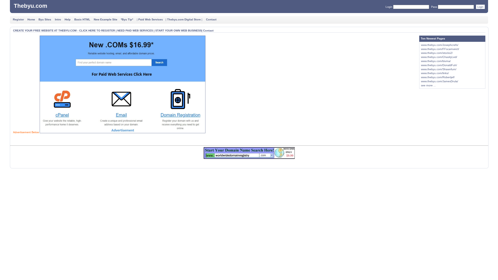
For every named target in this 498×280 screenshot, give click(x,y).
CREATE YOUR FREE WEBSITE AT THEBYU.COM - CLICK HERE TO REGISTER (64, 30)
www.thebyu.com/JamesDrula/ (439, 81)
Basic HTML (82, 19)
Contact (211, 19)
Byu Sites (45, 19)
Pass (434, 6)
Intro (58, 19)
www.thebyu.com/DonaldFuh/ (439, 65)
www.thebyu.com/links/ (435, 73)
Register (18, 19)
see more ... (428, 85)
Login (389, 6)
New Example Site (105, 19)
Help (68, 19)
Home (31, 19)
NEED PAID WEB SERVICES (135, 30)
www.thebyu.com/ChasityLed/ (439, 57)
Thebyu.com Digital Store (184, 19)
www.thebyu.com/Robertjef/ (438, 77)
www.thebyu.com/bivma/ (436, 61)
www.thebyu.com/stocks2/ (437, 52)
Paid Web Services (150, 19)
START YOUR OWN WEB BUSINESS (178, 30)
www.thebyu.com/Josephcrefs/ (439, 44)
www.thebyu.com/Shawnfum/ (438, 69)
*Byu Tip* (127, 19)
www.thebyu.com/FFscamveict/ (440, 49)
